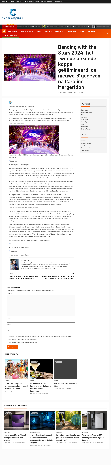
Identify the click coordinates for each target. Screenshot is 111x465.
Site (8, 330)
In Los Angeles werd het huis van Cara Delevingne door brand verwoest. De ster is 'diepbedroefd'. (58, 276)
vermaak (60, 41)
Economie (48, 31)
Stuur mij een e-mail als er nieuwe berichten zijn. (23, 342)
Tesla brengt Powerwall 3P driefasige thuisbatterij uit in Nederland (93, 437)
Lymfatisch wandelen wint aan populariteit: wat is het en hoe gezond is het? (57, 26)
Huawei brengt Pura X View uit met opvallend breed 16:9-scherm (15, 437)
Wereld (39, 31)
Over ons (18, 1)
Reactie (10, 293)
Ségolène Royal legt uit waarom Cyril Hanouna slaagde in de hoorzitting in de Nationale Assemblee (23, 277)
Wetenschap (59, 31)
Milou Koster (63, 92)
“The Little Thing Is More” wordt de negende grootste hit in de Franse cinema (16, 386)
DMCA (37, 1)
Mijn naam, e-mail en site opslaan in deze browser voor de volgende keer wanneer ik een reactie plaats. (40, 336)
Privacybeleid (58, 1)
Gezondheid (59, 432)
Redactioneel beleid (46, 1)
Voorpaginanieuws (26, 31)
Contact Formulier (28, 1)
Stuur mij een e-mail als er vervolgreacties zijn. (22, 339)
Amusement (92, 31)
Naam (9, 318)
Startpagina (12, 31)
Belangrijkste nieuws (35, 432)
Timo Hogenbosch (43, 393)
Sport (82, 31)
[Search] (107, 33)
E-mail (9, 324)
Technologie (71, 31)
